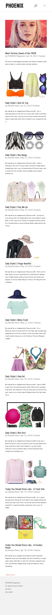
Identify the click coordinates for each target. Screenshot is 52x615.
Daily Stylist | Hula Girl (15, 376)
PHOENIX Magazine (16, 56)
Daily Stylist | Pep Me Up (16, 207)
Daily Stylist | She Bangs (16, 155)
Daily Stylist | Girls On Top (16, 103)
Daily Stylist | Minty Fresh (16, 320)
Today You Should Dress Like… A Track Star (25, 489)
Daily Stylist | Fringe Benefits (18, 263)
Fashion (42, 56)
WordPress (39, 611)
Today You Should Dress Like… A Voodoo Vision (23, 546)
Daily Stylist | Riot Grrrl (15, 432)
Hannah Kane (13, 105)
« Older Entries (10, 575)
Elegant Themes (21, 611)
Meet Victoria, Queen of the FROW (20, 53)
